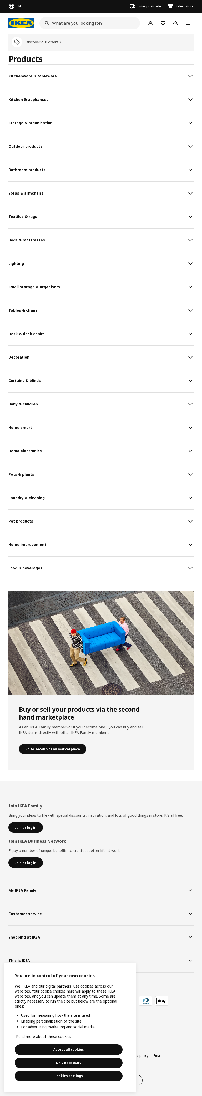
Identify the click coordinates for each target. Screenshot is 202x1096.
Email (157, 1055)
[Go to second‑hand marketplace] (101, 643)
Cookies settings (68, 1076)
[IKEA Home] (21, 23)
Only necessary (69, 1062)
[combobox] (88, 23)
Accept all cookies (68, 1049)
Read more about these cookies (43, 1036)
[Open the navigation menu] (188, 23)
